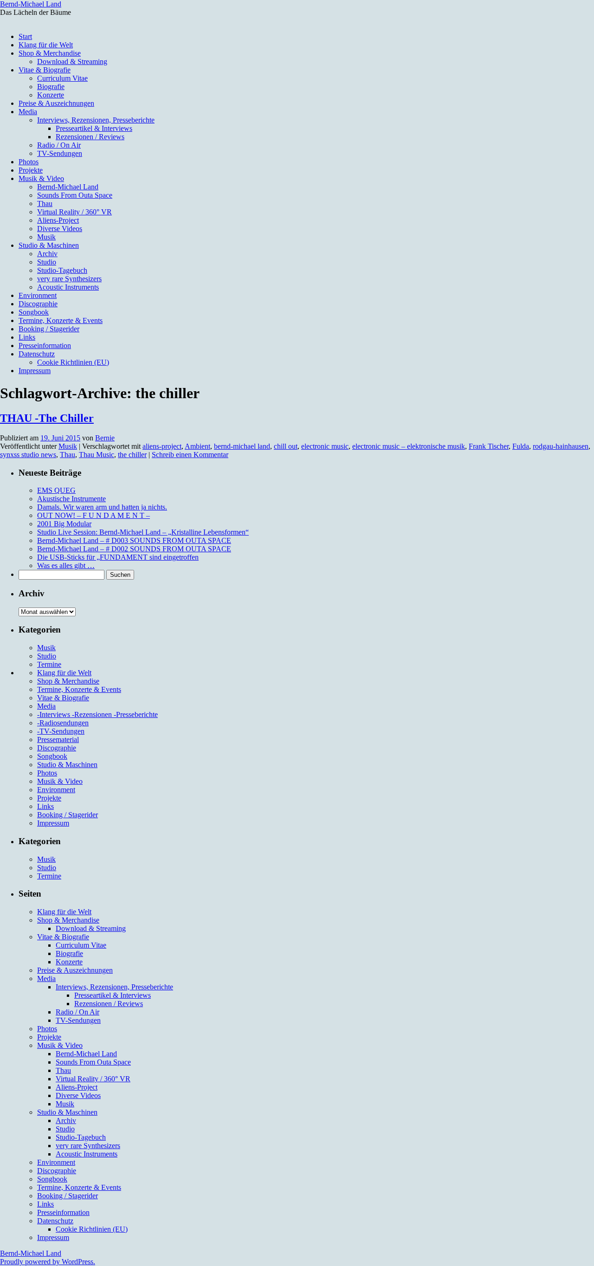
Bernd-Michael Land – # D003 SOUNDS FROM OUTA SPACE (134, 540)
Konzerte (50, 95)
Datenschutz (37, 354)
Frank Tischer (489, 446)
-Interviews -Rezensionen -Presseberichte (97, 714)
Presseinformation (45, 345)
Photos (29, 162)
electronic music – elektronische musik (408, 446)
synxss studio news (28, 455)
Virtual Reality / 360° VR (74, 212)
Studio (46, 262)
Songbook (34, 312)
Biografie (51, 86)
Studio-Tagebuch (62, 270)
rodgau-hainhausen (560, 446)
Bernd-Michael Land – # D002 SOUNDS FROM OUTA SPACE (134, 549)
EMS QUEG (56, 490)
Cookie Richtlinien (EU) (73, 362)
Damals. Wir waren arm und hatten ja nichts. (102, 507)
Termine (49, 664)
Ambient (197, 446)
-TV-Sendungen (60, 731)
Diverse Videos (59, 229)
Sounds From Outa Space (74, 195)
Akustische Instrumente (71, 499)
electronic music (325, 446)
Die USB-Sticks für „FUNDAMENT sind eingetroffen (118, 557)
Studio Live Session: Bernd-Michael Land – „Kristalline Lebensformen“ (143, 532)
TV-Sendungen (59, 153)
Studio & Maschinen (49, 245)
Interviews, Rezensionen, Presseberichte (96, 120)
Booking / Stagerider (49, 329)
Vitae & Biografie (45, 70)
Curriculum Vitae (62, 78)
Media (28, 112)
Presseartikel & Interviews (94, 128)
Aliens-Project (58, 220)
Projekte (31, 170)
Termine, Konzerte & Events (61, 320)
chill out (285, 446)
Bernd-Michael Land (30, 4)
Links (27, 337)
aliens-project (161, 446)
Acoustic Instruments (68, 287)
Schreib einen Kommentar (190, 455)
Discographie (38, 304)
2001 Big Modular (64, 524)
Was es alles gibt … (66, 565)
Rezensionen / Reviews (90, 137)
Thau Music (96, 455)
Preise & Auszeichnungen (56, 103)
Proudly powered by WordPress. (47, 1262)
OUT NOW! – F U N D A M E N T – (93, 515)
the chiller (132, 455)
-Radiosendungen (63, 723)
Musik (46, 237)
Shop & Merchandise (50, 53)
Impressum (35, 371)
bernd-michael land (242, 446)
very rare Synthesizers (69, 279)
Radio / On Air (59, 145)
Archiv (47, 254)
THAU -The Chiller (47, 418)
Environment (38, 295)
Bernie (105, 438)
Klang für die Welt (46, 45)
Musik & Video (41, 178)
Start (25, 36)
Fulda (520, 446)
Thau (44, 203)
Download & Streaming (72, 61)
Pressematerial (58, 739)
